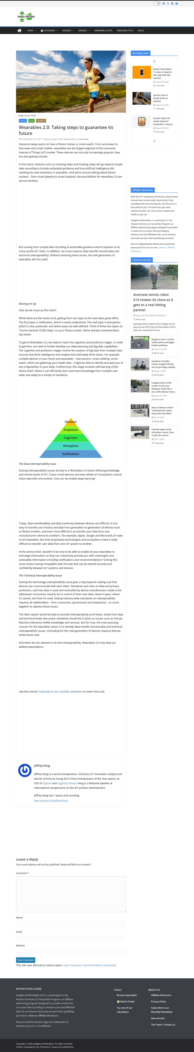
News (30, 30)
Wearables (41, 121)
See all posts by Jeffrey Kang (51, 800)
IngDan (47, 783)
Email (19, 931)
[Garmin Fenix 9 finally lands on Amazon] (142, 98)
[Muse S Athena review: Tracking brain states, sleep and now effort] (140, 414)
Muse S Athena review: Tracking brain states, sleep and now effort (162, 410)
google (23, 121)
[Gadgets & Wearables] (19, 30)
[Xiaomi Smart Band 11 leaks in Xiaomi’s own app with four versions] (142, 72)
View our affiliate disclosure (43, 1015)
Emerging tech (125, 30)
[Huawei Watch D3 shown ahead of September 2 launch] (142, 121)
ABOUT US (154, 989)
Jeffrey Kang (71, 139)
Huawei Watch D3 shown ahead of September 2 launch (163, 121)
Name (19, 917)
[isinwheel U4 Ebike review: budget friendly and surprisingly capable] (140, 368)
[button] (34, 30)
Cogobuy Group (66, 783)
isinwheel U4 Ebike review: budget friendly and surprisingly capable (163, 364)
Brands (83, 30)
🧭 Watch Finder (126, 1001)
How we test (157, 1018)
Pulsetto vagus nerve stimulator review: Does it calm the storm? (163, 432)
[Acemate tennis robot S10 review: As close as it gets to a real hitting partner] (154, 277)
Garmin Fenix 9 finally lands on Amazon (160, 98)
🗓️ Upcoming (48, 30)
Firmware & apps (103, 30)
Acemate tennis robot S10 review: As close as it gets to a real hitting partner (153, 302)
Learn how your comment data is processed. (90, 965)
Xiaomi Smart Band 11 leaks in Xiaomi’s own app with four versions (162, 73)
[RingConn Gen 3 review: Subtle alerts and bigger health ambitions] (140, 346)
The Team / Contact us (163, 1024)
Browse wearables (127, 995)
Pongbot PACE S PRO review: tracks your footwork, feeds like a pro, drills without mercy (163, 387)
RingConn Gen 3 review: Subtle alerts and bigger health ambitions (163, 342)
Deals (141, 30)
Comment (22, 873)
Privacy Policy (158, 1001)
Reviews (67, 30)
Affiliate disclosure (161, 995)
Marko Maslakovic (159, 315)
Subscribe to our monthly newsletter (61, 691)
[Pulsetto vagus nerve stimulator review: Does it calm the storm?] (140, 436)
